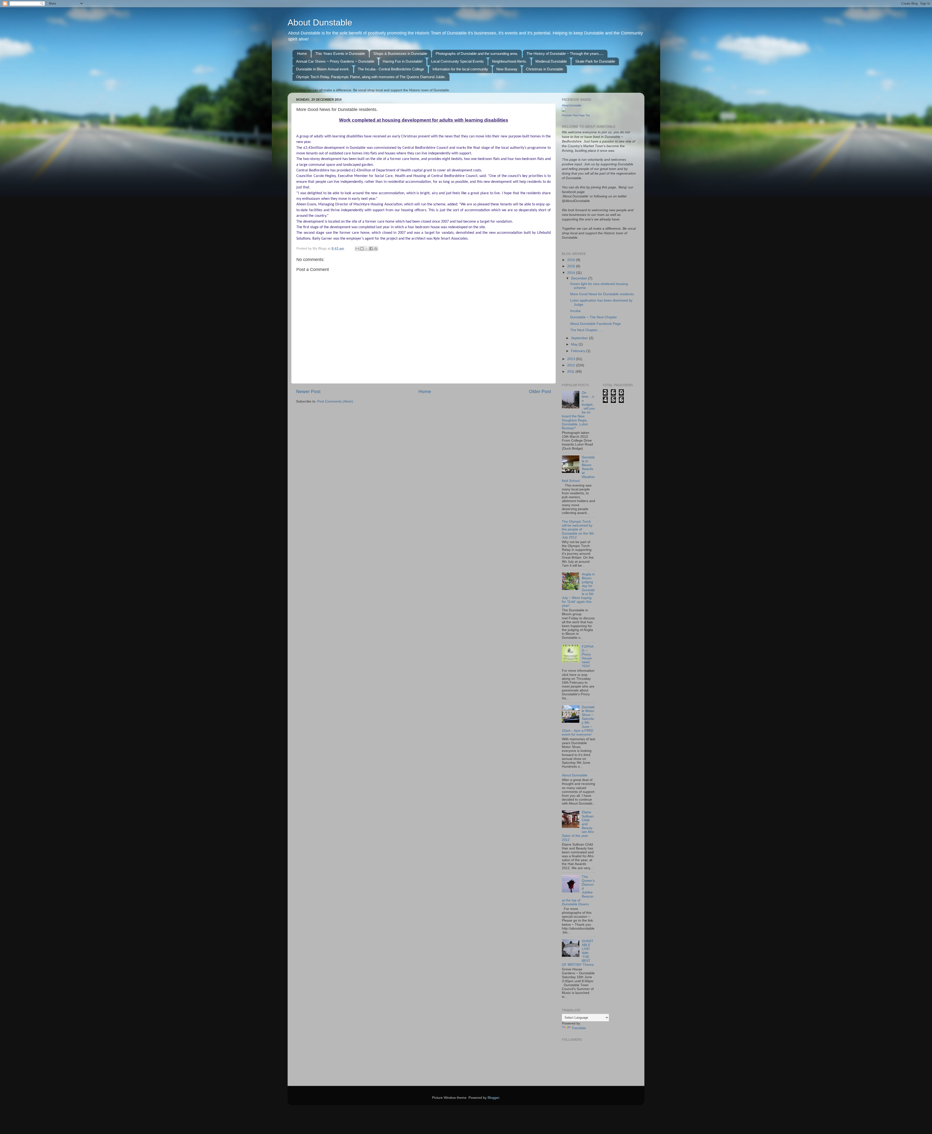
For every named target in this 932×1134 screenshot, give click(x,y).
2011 (571, 371)
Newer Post (308, 391)
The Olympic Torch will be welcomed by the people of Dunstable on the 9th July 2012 (578, 529)
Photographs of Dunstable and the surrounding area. (477, 53)
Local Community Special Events (457, 61)
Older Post (540, 391)
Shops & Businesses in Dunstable (400, 53)
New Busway (506, 69)
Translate (579, 1028)
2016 (571, 260)
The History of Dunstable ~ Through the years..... (565, 53)
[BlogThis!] (361, 248)
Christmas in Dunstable (544, 69)
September (580, 338)
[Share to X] (366, 248)
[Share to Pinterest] (375, 248)
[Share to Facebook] (371, 248)
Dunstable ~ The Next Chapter (593, 317)
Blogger (493, 1098)
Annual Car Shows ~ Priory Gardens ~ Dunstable (335, 61)
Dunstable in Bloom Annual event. (322, 69)
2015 (571, 266)
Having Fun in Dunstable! (403, 61)
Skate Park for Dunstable (595, 61)
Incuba (575, 311)
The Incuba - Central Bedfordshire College (391, 69)
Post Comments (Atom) (335, 401)
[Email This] (357, 248)
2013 (571, 359)
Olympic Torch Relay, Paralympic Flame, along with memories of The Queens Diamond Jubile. (371, 77)
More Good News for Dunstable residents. (602, 294)
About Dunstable (320, 22)
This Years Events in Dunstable (340, 53)
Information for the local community (460, 69)
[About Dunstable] (564, 110)
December (579, 278)
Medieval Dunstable (551, 61)
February (578, 351)
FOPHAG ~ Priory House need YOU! (587, 656)
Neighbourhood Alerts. (509, 61)
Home (302, 53)
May (575, 344)
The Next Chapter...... (586, 330)
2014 (571, 273)
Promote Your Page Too (576, 115)
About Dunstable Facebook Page (595, 324)
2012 (571, 365)
